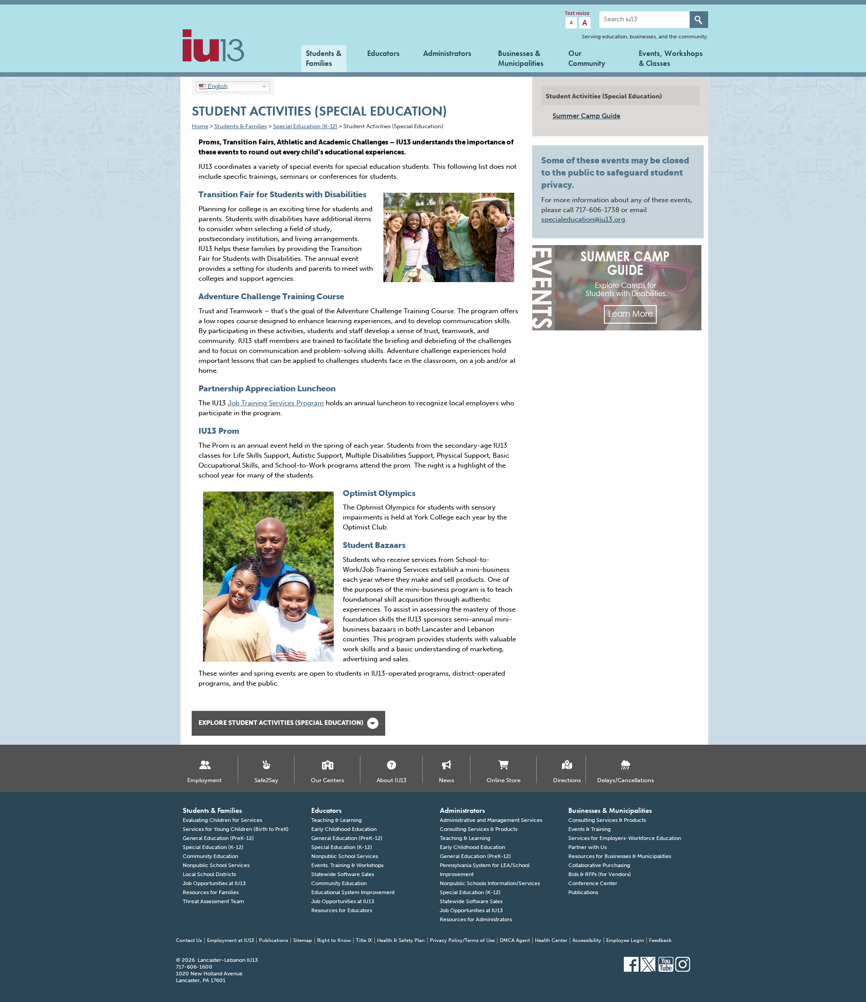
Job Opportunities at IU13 (214, 883)
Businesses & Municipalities (521, 57)
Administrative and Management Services (491, 820)
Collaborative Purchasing (599, 865)
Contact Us (189, 940)
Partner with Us (587, 847)
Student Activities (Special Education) (604, 96)
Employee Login (625, 940)
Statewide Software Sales (342, 874)
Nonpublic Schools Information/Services (490, 883)
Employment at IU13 (230, 940)
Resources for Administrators (476, 919)
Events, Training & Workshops (347, 865)
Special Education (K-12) (213, 847)
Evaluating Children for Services (222, 820)
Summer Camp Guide (586, 116)
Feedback (660, 940)
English (216, 86)
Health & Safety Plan (401, 940)
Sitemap (302, 940)
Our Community (586, 57)
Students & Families (323, 57)
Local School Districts (209, 874)
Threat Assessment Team (213, 901)
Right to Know (334, 940)
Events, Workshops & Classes (671, 57)
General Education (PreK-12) (218, 838)
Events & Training (589, 829)
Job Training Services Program (276, 403)
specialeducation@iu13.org (583, 219)
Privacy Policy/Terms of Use (462, 940)
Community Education (210, 856)
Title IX (364, 940)
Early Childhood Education (344, 829)
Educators (383, 53)
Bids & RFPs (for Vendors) (599, 874)
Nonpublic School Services (216, 865)
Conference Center (592, 883)
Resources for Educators (341, 910)
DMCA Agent (515, 940)
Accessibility (586, 940)
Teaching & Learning (336, 820)
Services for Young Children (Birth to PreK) (236, 829)
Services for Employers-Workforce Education (624, 838)
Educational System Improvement (353, 892)
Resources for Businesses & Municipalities (619, 856)
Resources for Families (211, 892)
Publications (583, 892)
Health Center (551, 940)
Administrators (447, 53)
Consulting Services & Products (478, 829)
